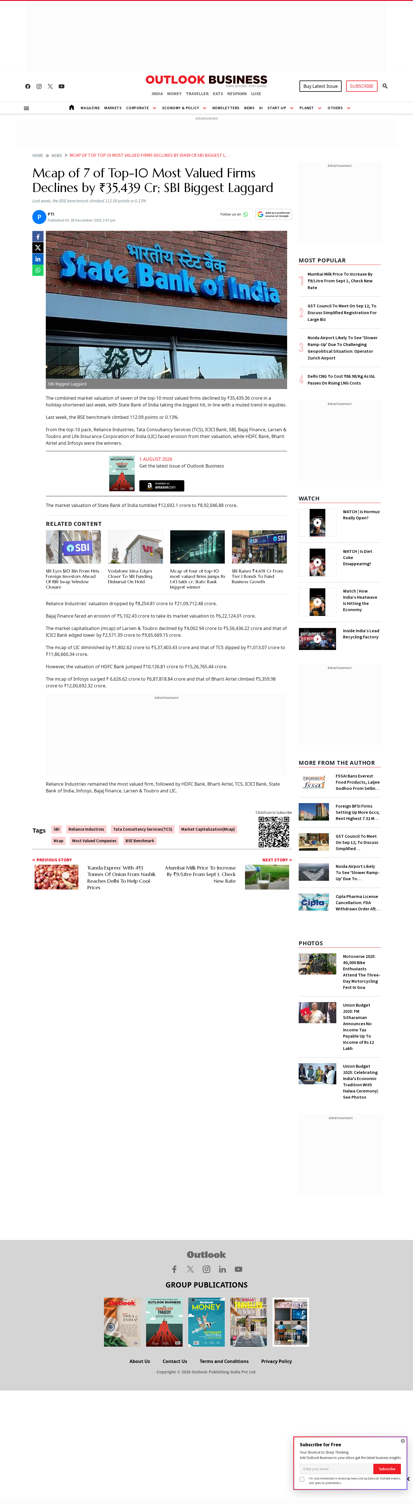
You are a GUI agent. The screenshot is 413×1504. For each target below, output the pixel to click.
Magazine (90, 108)
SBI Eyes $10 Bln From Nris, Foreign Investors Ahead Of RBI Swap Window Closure (73, 579)
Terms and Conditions (224, 1361)
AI (261, 108)
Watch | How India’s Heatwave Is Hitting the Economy (360, 600)
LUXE (256, 94)
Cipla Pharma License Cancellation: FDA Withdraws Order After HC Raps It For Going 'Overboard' (358, 902)
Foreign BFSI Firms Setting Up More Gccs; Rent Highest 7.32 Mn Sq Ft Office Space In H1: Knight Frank (358, 812)
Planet (306, 108)
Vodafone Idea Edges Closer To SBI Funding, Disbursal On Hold (130, 576)
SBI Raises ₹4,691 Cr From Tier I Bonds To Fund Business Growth (257, 576)
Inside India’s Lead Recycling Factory (361, 634)
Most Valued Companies (94, 841)
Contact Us (175, 1361)
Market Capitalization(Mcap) (208, 829)
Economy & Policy (180, 108)
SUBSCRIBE (362, 86)
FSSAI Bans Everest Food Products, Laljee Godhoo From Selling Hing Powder (358, 782)
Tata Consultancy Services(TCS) (142, 829)
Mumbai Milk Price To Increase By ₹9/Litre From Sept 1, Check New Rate (340, 281)
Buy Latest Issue (320, 86)
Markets (113, 108)
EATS (218, 94)
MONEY (174, 94)
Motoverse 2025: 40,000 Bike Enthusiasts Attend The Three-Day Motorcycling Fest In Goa (361, 972)
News (249, 108)
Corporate (137, 108)
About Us (140, 1361)
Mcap (58, 841)
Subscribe (387, 1469)
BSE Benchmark (140, 841)
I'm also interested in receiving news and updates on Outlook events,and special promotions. (355, 1480)
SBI (57, 829)
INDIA (157, 94)
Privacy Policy (276, 1361)
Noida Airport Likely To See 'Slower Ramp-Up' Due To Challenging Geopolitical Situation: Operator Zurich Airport (358, 872)
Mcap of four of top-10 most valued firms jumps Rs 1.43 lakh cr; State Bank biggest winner (197, 579)
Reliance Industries (86, 829)
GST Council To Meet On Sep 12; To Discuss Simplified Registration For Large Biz (342, 313)
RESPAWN (237, 94)
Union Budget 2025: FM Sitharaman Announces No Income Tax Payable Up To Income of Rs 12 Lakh (358, 1027)
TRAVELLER (197, 94)
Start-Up (276, 108)
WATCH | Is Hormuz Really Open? (361, 515)
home (37, 156)
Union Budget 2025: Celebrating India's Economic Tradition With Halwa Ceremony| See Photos (360, 1081)
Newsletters (226, 108)
